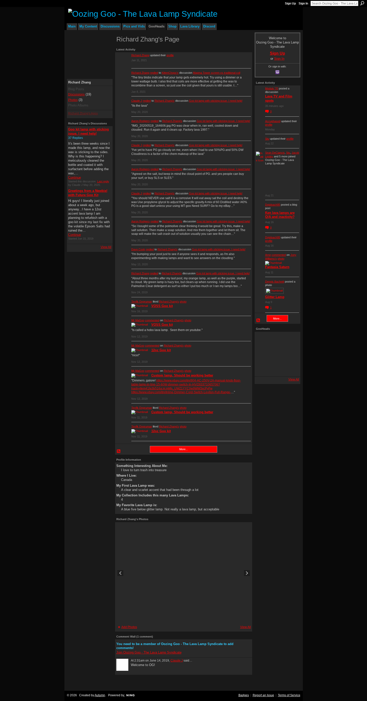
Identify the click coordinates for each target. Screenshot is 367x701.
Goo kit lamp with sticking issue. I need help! (215, 100)
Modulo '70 (271, 88)
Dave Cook (138, 249)
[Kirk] (277, 354)
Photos (73, 100)
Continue (74, 177)
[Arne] (277, 368)
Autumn (100, 695)
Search (362, 3)
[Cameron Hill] (277, 340)
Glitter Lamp (274, 297)
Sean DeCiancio (275, 152)
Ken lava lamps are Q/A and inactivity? (280, 215)
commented (152, 320)
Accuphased (272, 121)
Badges (243, 695)
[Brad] (291, 354)
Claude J (136, 100)
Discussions (76, 94)
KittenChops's (170, 72)
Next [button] (247, 573)
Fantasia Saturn (277, 267)
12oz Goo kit (161, 350)
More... (183, 449)
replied (154, 72)
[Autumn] (263, 368)
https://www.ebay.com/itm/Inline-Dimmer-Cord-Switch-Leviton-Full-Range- (181, 392)
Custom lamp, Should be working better (182, 375)
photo (183, 301)
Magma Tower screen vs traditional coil (216, 72)
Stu (267, 138)
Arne (268, 254)
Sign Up (290, 3)
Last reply (103, 181)
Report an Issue (263, 695)
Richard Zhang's (165, 100)
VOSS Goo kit (162, 306)
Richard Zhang (140, 55)
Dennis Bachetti (274, 281)
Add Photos (129, 627)
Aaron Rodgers (140, 120)
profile (170, 55)
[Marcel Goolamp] (291, 368)
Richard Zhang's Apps (83, 113)
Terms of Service (289, 695)
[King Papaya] (263, 340)
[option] (183, 573)
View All (106, 247)
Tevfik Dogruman (141, 301)
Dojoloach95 (272, 204)
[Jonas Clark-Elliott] (263, 354)
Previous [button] (120, 573)
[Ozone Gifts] (291, 340)
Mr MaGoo (137, 320)
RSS (119, 451)
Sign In (303, 3)
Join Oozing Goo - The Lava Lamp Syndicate (149, 652)
